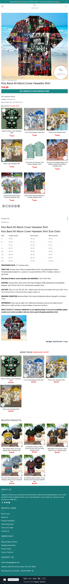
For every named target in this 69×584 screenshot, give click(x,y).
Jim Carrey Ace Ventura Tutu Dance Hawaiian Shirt (34, 163)
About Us (4, 517)
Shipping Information (8, 545)
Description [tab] (5, 218)
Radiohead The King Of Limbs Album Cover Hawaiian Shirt (57, 449)
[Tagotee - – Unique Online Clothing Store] (34, 6)
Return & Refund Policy (9, 542)
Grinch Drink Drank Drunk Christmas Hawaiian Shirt (12, 196)
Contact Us (5, 531)
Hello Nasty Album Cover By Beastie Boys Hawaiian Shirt (12, 449)
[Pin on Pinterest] (15, 206)
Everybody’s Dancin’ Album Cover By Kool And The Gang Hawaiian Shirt (34, 448)
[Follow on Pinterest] (9, 503)
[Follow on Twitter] (7, 503)
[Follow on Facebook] (2, 503)
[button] (2, 6)
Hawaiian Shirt (12, 80)
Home (3, 80)
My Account (5, 514)
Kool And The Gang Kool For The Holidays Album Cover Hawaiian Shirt (11, 479)
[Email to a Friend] (12, 206)
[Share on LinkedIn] (18, 206)
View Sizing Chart (7, 524)
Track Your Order (7, 528)
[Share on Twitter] (9, 206)
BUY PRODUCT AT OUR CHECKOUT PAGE (34, 91)
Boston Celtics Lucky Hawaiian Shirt (12, 132)
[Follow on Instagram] (4, 503)
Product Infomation (8, 521)
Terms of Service (7, 552)
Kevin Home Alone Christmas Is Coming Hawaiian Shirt (34, 196)
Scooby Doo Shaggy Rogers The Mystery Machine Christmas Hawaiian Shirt (57, 164)
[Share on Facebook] (6, 206)
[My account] (66, 6)
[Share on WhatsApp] (3, 206)
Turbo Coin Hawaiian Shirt (11, 163)
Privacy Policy (6, 549)
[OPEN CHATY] (4, 579)
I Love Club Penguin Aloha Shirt (34, 132)
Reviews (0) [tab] (5, 222)
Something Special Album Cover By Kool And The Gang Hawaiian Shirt (34, 479)
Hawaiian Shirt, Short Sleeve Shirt (13, 102)
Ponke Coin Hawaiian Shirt (57, 132)
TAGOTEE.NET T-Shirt (60, 341)
